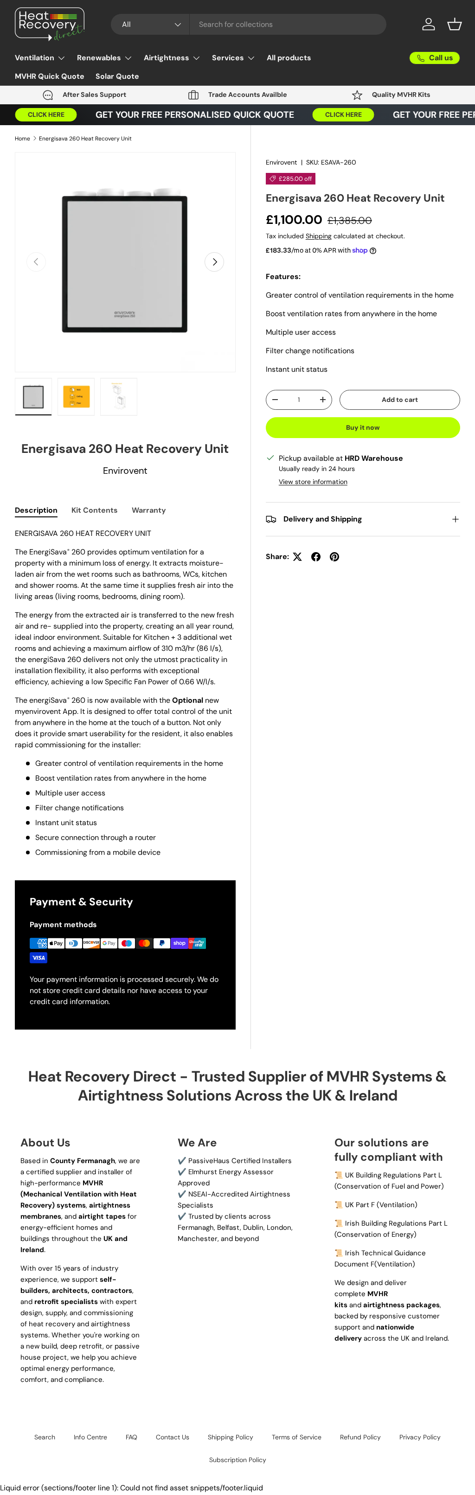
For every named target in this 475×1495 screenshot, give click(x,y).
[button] (454, 24)
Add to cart (400, 399)
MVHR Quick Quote (49, 76)
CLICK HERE (37, 114)
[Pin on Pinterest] (334, 556)
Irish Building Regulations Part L (396, 1223)
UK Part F (360, 1204)
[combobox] (248, 24)
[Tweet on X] (297, 556)
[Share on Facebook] (316, 556)
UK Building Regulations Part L (393, 1175)
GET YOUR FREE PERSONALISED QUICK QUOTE (185, 115)
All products (289, 58)
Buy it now (363, 427)
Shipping (319, 236)
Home (22, 138)
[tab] (36, 510)
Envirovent (281, 162)
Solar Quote (117, 76)
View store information (313, 481)
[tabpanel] (125, 693)
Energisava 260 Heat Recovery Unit (85, 138)
